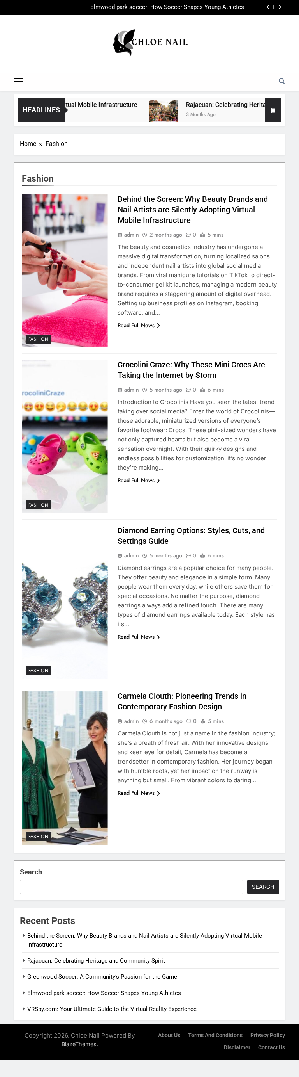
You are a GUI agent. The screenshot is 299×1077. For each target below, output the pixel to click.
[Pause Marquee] (273, 110)
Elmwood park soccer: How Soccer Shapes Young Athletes (167, 7)
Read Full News (136, 325)
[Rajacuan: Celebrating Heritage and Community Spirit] (150, 115)
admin (131, 235)
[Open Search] (282, 81)
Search (31, 872)
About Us (169, 1035)
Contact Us (271, 1047)
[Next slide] (279, 7)
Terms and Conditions (215, 1035)
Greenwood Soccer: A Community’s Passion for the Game (102, 976)
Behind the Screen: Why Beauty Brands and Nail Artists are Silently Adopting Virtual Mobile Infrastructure (193, 209)
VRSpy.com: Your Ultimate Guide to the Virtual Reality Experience (112, 1009)
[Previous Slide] (268, 7)
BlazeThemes (79, 1044)
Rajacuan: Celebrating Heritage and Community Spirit (96, 960)
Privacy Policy (267, 1035)
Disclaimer (237, 1047)
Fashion (38, 339)
